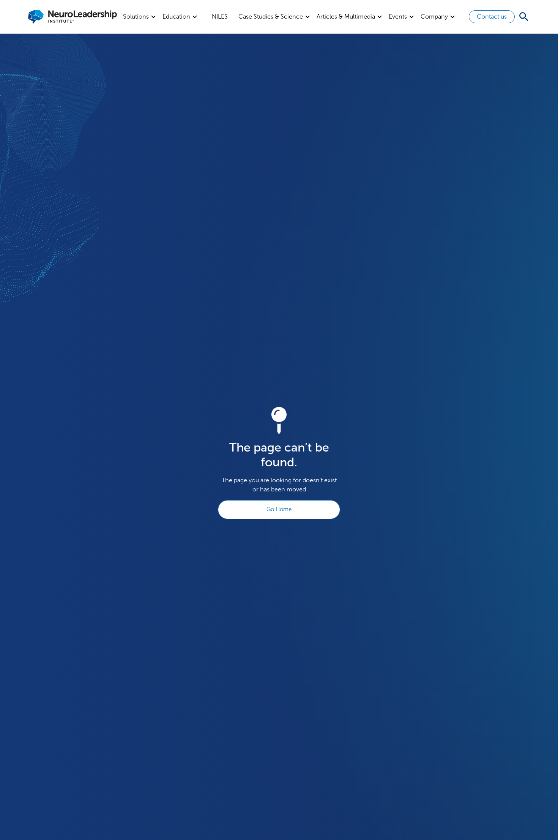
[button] (139, 17)
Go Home (279, 509)
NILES (220, 16)
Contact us (492, 16)
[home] (72, 17)
